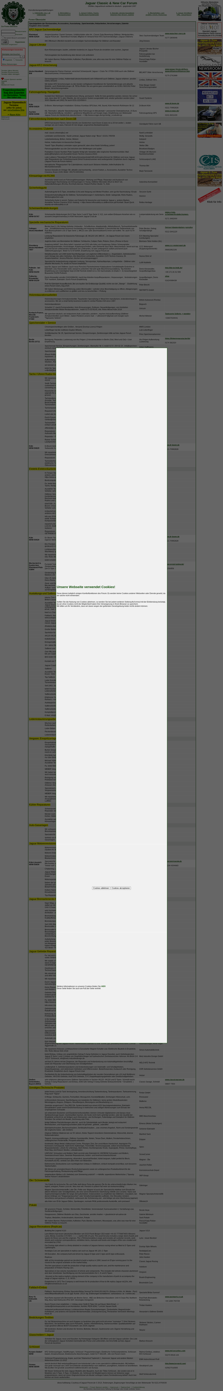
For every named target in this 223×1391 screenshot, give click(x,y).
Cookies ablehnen (101, 888)
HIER (103, 986)
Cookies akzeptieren (121, 888)
